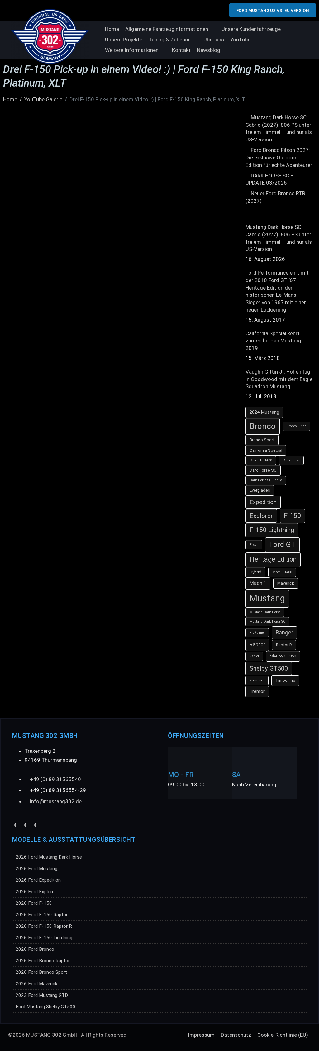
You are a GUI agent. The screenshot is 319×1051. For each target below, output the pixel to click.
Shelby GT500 (269, 668)
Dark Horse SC (263, 470)
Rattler (254, 656)
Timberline (285, 680)
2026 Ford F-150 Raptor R (44, 926)
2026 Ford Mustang (36, 868)
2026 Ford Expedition (38, 880)
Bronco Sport (262, 439)
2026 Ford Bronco (35, 949)
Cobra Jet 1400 (261, 460)
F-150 (292, 516)
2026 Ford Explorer (36, 891)
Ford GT (282, 544)
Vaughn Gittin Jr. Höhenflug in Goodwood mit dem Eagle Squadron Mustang (278, 379)
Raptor (257, 645)
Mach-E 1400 (282, 572)
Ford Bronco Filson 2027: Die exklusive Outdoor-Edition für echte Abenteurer (278, 157)
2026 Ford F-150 (34, 903)
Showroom (257, 680)
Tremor (257, 691)
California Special (266, 450)
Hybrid (255, 572)
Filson (254, 545)
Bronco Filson (296, 426)
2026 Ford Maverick (36, 984)
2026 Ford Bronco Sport (41, 972)
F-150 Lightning (272, 530)
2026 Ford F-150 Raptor (42, 914)
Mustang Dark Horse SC (267, 622)
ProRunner (257, 632)
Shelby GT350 (283, 656)
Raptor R (284, 645)
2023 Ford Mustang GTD (42, 995)
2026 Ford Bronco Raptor (43, 961)
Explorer (261, 516)
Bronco (263, 426)
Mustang (267, 598)
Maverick (285, 583)
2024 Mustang (264, 412)
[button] (170, 29)
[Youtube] (14, 825)
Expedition (263, 502)
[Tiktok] (24, 825)
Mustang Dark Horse (265, 612)
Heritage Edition (273, 559)
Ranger (284, 632)
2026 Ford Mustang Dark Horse (49, 857)
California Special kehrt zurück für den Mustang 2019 (273, 340)
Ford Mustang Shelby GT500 (45, 1007)
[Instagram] (34, 825)
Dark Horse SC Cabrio (266, 480)
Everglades (260, 490)
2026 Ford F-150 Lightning (44, 937)
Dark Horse (291, 460)
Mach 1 (258, 583)
